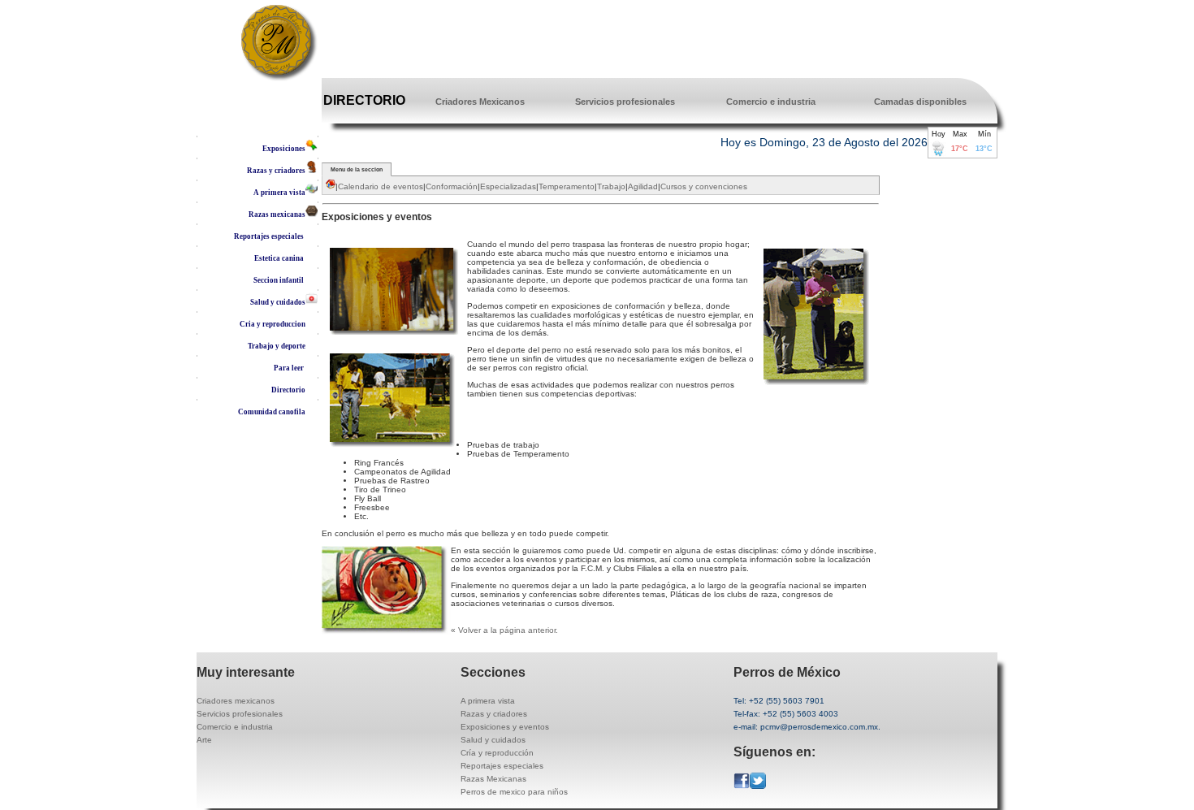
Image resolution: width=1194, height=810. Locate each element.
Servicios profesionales (625, 101)
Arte (204, 739)
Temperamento (567, 186)
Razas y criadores (494, 713)
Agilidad (643, 186)
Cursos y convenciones (703, 186)
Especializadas (508, 186)
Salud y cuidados (493, 739)
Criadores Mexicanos (480, 101)
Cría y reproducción (497, 752)
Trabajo (611, 186)
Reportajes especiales (502, 765)
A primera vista (488, 700)
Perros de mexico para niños (514, 791)
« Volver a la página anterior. (505, 630)
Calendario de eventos (380, 186)
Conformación (452, 186)
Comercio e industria (770, 101)
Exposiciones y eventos (505, 726)
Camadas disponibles (920, 101)
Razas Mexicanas (493, 778)
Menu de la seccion (357, 169)
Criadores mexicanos (236, 700)
